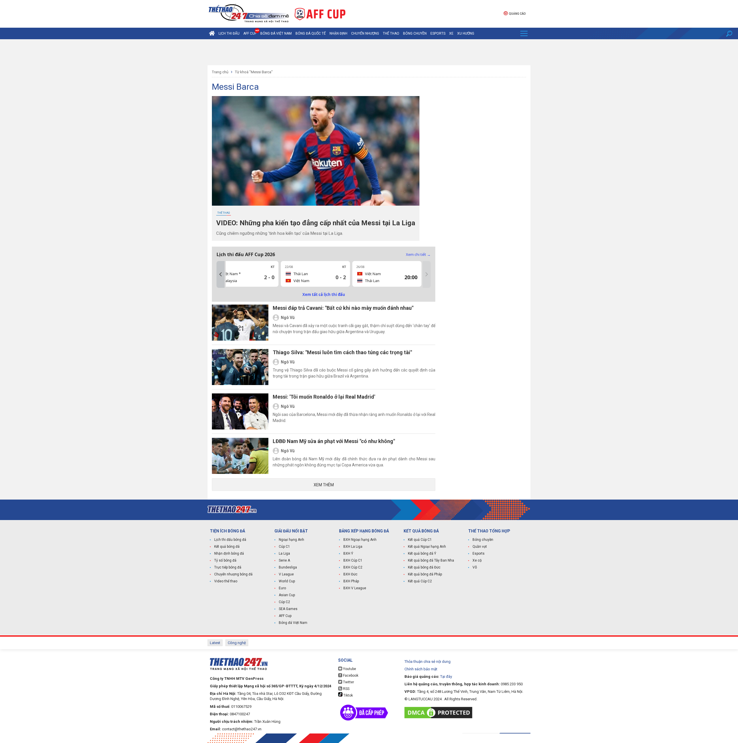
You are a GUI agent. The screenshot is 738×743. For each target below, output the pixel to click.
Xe (451, 33)
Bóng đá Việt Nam (276, 33)
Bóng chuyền (415, 33)
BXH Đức (350, 574)
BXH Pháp (351, 581)
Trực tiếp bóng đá (227, 567)
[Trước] (220, 274)
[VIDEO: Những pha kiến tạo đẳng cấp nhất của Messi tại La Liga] (315, 151)
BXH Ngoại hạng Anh (359, 540)
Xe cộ (477, 560)
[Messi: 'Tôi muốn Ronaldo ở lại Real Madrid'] (240, 411)
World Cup (287, 581)
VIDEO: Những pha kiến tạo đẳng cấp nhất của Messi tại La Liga (315, 223)
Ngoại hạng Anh (291, 540)
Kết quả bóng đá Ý (422, 553)
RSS (345, 689)
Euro (282, 588)
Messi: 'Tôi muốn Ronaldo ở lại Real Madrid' (324, 397)
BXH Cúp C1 (352, 560)
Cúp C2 (284, 602)
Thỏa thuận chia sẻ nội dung (427, 661)
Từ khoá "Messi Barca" (254, 72)
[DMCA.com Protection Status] (439, 713)
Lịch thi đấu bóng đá (230, 540)
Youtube (349, 669)
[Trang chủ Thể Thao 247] (212, 33)
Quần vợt (479, 547)
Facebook (350, 675)
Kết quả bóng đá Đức (424, 567)
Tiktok (347, 695)
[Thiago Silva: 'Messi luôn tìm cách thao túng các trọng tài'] (240, 367)
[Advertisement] (369, 52)
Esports (437, 33)
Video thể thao (225, 581)
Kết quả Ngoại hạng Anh (427, 547)
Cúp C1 (284, 547)
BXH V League (354, 588)
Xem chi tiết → (418, 254)
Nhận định (338, 33)
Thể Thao (391, 33)
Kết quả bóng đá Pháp (425, 574)
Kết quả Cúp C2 (420, 581)
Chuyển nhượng (365, 33)
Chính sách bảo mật (420, 669)
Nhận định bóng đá (229, 553)
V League (286, 574)
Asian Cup (287, 595)
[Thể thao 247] (248, 13)
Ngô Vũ (288, 317)
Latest (215, 643)
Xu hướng (465, 33)
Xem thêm (324, 485)
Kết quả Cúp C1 (420, 540)
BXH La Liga (352, 547)
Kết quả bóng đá (227, 547)
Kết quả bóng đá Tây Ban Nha (431, 560)
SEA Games (288, 609)
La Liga (284, 553)
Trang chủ (220, 72)
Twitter (348, 682)
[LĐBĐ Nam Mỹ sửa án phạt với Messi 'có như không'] (240, 456)
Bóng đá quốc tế (310, 33)
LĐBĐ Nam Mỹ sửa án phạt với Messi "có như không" (334, 441)
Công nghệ (237, 643)
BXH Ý (348, 553)
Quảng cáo (517, 13)
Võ (474, 567)
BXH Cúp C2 (352, 567)
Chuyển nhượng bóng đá (233, 574)
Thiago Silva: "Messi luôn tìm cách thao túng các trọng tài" (342, 352)
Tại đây (446, 676)
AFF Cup (285, 616)
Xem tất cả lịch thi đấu (323, 294)
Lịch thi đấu (229, 33)
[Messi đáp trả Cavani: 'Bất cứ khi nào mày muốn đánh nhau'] (240, 323)
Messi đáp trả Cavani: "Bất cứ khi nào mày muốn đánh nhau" (343, 308)
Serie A (284, 560)
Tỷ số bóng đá (225, 560)
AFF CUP (250, 33)
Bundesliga (288, 567)
